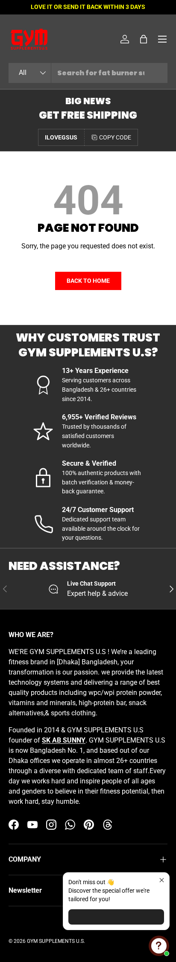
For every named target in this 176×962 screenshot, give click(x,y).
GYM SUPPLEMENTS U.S (55, 941)
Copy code (115, 137)
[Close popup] (162, 880)
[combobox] (88, 73)
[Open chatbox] (159, 946)
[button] (143, 39)
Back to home (88, 280)
